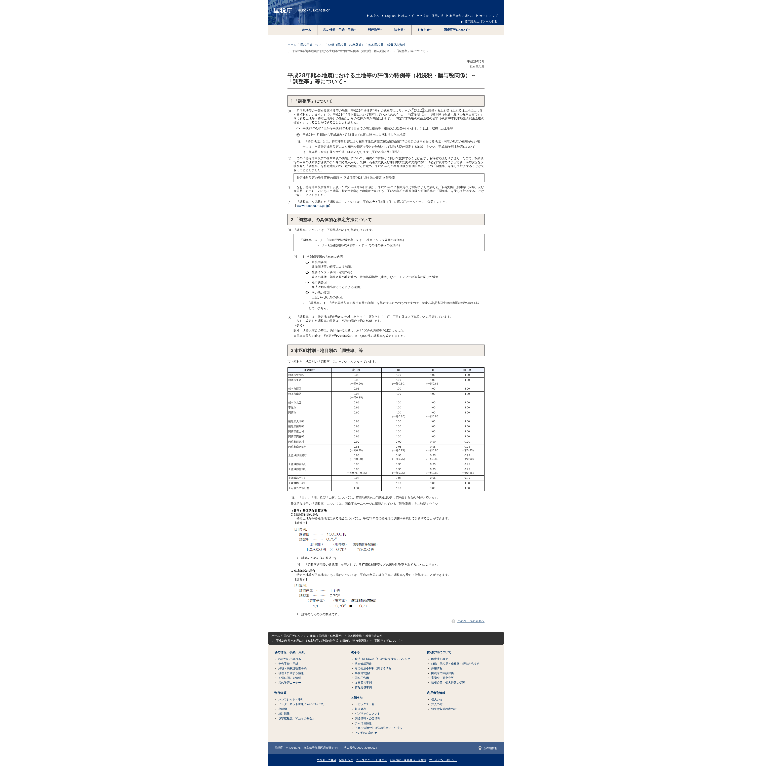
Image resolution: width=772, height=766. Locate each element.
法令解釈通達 (363, 663)
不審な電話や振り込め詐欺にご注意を (379, 727)
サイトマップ (488, 16)
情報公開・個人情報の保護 (448, 682)
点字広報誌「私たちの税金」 (296, 718)
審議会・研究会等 (442, 677)
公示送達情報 (363, 723)
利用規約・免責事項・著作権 (408, 760)
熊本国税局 (375, 45)
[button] (339, 30)
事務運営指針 (363, 673)
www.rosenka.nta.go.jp (313, 206)
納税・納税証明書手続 (292, 668)
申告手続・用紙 (288, 663)
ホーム (306, 30)
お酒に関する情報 (289, 677)
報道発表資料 (396, 45)
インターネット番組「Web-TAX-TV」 (302, 704)
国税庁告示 (362, 677)
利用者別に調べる (462, 16)
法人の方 (436, 704)
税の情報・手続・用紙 (289, 652)
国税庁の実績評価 (442, 673)
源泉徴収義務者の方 (444, 709)
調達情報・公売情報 (367, 718)
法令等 (355, 652)
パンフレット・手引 (291, 699)
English (390, 16)
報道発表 (360, 709)
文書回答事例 (363, 682)
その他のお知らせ (366, 732)
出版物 (282, 709)
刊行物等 (280, 693)
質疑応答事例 (363, 687)
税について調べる (289, 658)
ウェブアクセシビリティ (371, 760)
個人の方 (436, 699)
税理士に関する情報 (291, 673)
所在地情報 (491, 748)
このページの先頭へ (471, 621)
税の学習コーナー (289, 682)
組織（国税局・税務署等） (346, 45)
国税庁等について (312, 45)
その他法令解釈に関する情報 (373, 668)
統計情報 (284, 713)
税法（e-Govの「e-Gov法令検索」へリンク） (384, 658)
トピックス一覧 (365, 704)
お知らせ (357, 697)
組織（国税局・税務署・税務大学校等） (456, 663)
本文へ (374, 16)
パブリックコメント (367, 713)
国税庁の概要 (439, 658)
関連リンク (346, 760)
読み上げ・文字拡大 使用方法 (422, 16)
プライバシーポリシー (443, 760)
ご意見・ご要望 (326, 760)
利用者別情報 (436, 693)
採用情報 (436, 668)
